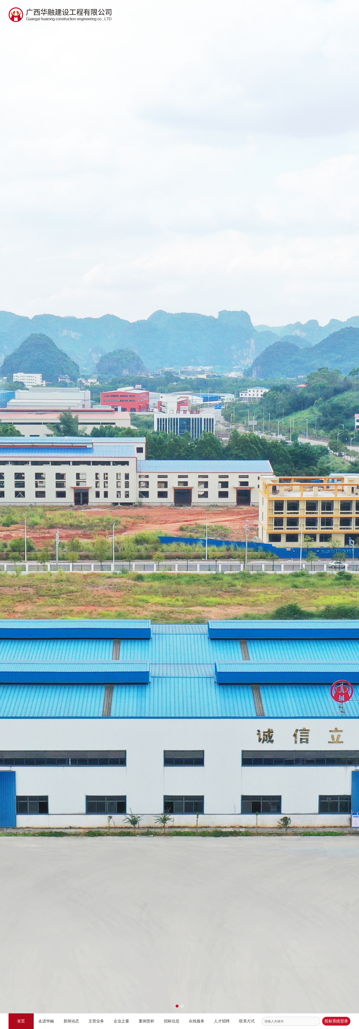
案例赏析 (146, 1021)
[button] (177, 1006)
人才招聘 (222, 1021)
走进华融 (46, 1021)
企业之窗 (121, 1021)
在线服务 (196, 1021)
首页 (21, 1021)
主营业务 (96, 1021)
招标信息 (172, 1021)
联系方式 (247, 1021)
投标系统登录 (336, 1021)
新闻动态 (71, 1021)
